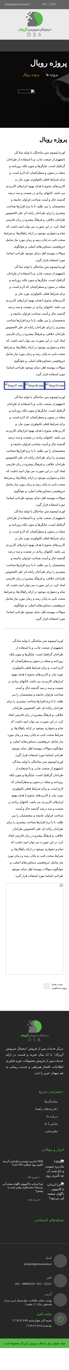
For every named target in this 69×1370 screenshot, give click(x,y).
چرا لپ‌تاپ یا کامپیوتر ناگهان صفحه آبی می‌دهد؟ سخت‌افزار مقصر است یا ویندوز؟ (22, 1187)
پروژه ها (52, 74)
